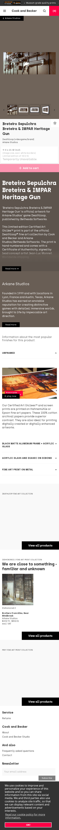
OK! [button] (28, 824)
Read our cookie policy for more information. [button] (25, 816)
